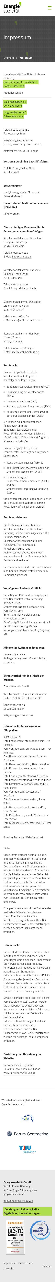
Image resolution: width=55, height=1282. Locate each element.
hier (44, 658)
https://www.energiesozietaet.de (22, 144)
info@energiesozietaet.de (18, 140)
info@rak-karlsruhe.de (23, 288)
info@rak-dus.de (21, 256)
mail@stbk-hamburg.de (25, 352)
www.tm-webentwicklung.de (19, 1072)
